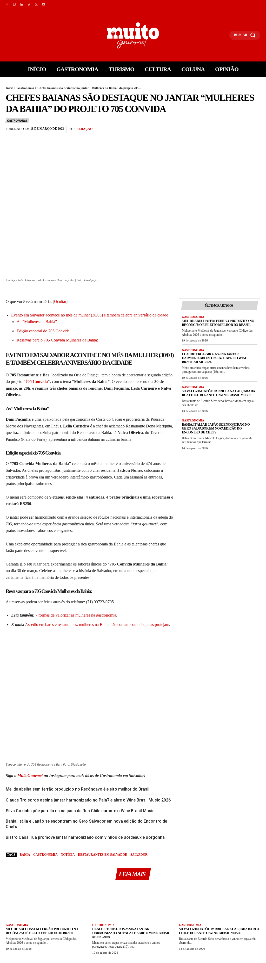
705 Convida (36, 381)
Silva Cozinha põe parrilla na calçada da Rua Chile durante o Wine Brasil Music (80, 810)
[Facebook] (7, 4)
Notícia (68, 854)
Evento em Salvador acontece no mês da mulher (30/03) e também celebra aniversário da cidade (89, 315)
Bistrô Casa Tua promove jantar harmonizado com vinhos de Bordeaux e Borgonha (85, 837)
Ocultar (60, 301)
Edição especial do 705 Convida (43, 331)
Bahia (25, 854)
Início (9, 88)
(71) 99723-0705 (100, 602)
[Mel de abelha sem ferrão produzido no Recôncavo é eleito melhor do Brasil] (46, 903)
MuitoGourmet (30, 775)
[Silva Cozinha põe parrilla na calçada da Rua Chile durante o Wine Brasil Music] (219, 903)
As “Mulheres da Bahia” (37, 321)
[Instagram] (14, 4)
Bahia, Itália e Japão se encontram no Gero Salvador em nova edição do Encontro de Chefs (86, 824)
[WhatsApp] (255, 129)
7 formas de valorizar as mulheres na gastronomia (75, 615)
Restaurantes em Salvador (102, 854)
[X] (36, 4)
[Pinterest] (243, 129)
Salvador (139, 854)
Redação (84, 129)
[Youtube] (43, 4)
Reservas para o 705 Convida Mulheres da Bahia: (57, 340)
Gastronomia (25, 88)
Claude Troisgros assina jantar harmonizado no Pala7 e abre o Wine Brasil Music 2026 (88, 800)
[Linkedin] (21, 4)
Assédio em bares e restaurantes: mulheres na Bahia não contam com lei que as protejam (96, 624)
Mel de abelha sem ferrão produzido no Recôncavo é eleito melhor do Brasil (77, 789)
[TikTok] (28, 4)
